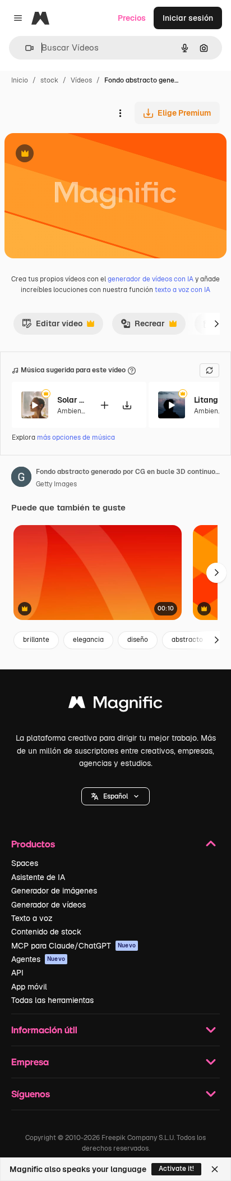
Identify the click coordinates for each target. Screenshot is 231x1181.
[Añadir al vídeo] (104, 405)
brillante (36, 639)
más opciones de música (76, 437)
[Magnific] (115, 705)
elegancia (88, 639)
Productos (33, 844)
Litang (206, 400)
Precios (132, 18)
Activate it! (176, 1168)
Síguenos (30, 1094)
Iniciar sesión (188, 18)
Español (115, 796)
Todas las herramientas (52, 1000)
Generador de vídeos (48, 905)
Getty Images (56, 484)
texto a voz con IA (182, 289)
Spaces (24, 863)
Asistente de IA (38, 877)
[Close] (214, 1169)
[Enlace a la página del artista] (21, 478)
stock (49, 80)
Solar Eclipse (71, 400)
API (17, 973)
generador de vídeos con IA (150, 279)
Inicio (19, 80)
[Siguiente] (216, 323)
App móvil (29, 987)
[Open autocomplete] (25, 48)
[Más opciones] (120, 113)
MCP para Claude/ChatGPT (73, 946)
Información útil (44, 1030)
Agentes (38, 959)
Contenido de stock (46, 932)
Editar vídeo (52, 326)
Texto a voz (32, 918)
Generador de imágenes (54, 891)
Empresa (30, 1062)
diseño (137, 639)
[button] (115, 796)
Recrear (143, 326)
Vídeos (81, 80)
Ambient (70, 411)
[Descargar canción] (127, 405)
